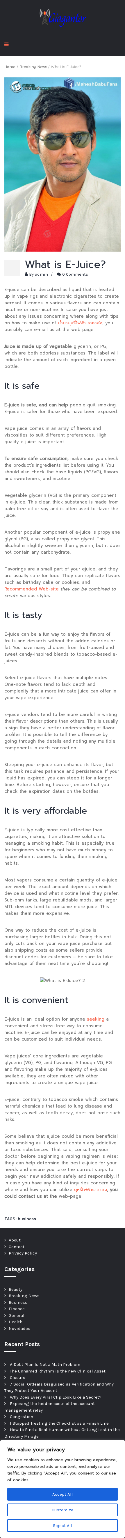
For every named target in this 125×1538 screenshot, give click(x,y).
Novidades (19, 1328)
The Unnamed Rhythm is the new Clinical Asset (58, 1371)
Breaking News (24, 1295)
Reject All (62, 1525)
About (15, 1240)
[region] (62, 1489)
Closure (17, 1377)
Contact (16, 1246)
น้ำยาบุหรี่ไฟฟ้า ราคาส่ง (80, 323)
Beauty (15, 1289)
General (16, 1315)
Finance (17, 1308)
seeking (95, 1019)
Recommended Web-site (31, 589)
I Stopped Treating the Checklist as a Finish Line (59, 1423)
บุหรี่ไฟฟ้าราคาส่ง (90, 1189)
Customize (62, 1509)
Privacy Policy (23, 1253)
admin (41, 274)
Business (18, 1302)
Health (15, 1321)
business (27, 1218)
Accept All (62, 1494)
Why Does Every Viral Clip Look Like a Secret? (55, 1397)
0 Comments (75, 274)
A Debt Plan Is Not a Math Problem (45, 1364)
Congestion (21, 1416)
